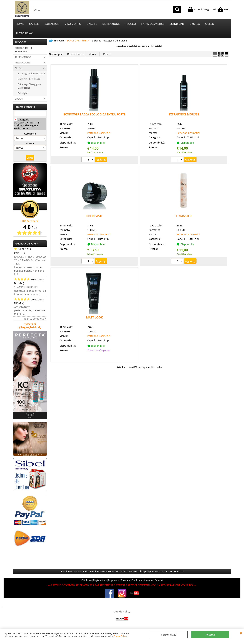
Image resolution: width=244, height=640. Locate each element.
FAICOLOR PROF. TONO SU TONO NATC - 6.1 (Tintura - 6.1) (30, 260)
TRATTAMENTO (23, 57)
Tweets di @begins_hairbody (30, 325)
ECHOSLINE (177, 24)
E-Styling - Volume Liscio (30, 73)
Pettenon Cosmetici (98, 133)
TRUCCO (130, 24)
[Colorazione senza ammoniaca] (30, 418)
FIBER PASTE (94, 216)
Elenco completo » (35, 318)
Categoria (30, 133)
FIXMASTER (183, 216)
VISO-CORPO (73, 24)
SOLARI (19, 98)
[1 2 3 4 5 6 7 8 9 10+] (88, 160)
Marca (30, 143)
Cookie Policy (120, 636)
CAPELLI (34, 24)
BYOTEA (195, 24)
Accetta (210, 634)
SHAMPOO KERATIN (26, 287)
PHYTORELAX (24, 33)
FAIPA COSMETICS (152, 24)
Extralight (23, 93)
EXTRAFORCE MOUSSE (183, 114)
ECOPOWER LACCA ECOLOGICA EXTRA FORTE (94, 114)
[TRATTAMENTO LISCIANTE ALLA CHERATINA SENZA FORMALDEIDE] (30, 491)
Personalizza (168, 634)
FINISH (18, 68)
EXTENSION (52, 24)
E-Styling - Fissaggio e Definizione (29, 86)
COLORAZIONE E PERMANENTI (24, 49)
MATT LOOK (94, 317)
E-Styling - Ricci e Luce (29, 78)
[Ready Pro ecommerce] (122, 618)
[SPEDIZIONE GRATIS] (30, 196)
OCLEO (209, 24)
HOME (20, 24)
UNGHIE (92, 24)
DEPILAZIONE (111, 24)
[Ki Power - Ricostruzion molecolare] (30, 454)
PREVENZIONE (22, 62)
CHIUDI (241, 632)
